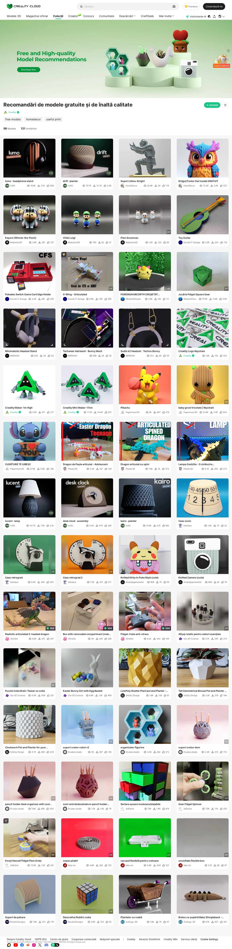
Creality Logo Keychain (191, 351)
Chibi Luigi (69, 237)
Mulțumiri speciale (110, 939)
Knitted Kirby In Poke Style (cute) (140, 577)
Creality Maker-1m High (19, 407)
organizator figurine (132, 747)
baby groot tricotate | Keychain (196, 407)
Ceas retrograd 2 (73, 577)
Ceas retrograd (14, 577)
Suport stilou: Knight (133, 181)
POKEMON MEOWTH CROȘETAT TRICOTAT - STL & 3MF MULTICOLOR (142, 294)
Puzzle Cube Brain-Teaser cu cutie (25, 690)
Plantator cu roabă (131, 917)
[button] (221, 16)
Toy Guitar (184, 237)
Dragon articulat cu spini (135, 464)
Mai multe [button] (165, 16)
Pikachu (125, 407)
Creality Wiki (170, 939)
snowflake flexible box (191, 860)
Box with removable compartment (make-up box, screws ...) (87, 634)
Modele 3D (14, 16)
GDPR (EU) (41, 939)
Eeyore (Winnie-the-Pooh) (20, 237)
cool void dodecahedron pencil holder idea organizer (85, 804)
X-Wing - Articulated (75, 294)
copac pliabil (70, 860)
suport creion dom (189, 747)
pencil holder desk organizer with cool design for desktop (27, 804)
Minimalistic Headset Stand (21, 351)
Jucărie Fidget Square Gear (194, 294)
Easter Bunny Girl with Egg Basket (82, 690)
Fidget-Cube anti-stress (135, 634)
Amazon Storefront (149, 939)
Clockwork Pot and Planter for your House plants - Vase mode (25, 747)
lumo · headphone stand (19, 181)
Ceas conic (184, 520)
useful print (53, 119)
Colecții (58, 16)
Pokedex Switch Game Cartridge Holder (28, 294)
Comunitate (106, 16)
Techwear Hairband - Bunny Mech (82, 351)
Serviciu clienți (189, 939)
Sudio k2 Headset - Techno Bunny (140, 351)
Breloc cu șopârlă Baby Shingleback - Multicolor (200, 917)
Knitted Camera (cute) (191, 577)
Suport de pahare (15, 917)
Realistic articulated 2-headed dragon (27, 634)
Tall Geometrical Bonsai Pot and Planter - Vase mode (202, 691)
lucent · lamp (12, 520)
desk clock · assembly (75, 520)
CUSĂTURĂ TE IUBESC (18, 464)
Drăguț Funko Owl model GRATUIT (198, 181)
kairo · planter (129, 520)
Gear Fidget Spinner (190, 804)
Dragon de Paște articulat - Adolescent (85, 464)
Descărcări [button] (126, 16)
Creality (131, 939)
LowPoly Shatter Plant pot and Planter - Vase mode (143, 691)
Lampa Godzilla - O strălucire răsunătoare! (195, 464)
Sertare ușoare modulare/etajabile (140, 804)
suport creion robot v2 (76, 747)
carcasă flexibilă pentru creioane (140, 860)
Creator (73, 16)
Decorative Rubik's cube (77, 917)
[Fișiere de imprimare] (210, 16)
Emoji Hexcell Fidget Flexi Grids (23, 860)
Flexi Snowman (129, 237)
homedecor (33, 119)
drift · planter (70, 181)
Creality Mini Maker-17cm (78, 407)
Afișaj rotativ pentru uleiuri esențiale (199, 634)
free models (13, 119)
